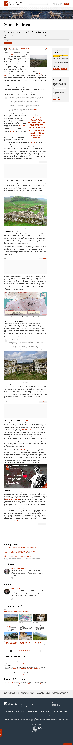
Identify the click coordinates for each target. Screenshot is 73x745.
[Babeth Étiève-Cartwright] (12, 578)
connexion (65, 8)
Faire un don (57, 68)
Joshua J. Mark (12, 48)
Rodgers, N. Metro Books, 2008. (12, 555)
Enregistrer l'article (8, 52)
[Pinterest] (60, 705)
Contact (17, 711)
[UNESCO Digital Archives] (36, 728)
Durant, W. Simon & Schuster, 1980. (14, 550)
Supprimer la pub (43, 258)
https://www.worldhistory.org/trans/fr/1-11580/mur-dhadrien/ (24, 663)
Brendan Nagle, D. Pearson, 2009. (13, 548)
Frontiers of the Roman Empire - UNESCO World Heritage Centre (15, 552)
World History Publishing (23, 716)
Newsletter (23, 711)
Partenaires (52, 711)
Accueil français (8, 8)
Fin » (39, 650)
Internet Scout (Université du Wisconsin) (24, 693)
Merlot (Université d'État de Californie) (42, 693)
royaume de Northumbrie (12, 499)
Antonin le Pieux (26, 429)
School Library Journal (64, 693)
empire (35, 109)
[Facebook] (53, 705)
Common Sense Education (9, 693)
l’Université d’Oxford (39, 692)
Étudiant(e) (56, 94)
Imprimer (23, 52)
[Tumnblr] (57, 705)
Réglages (65, 711)
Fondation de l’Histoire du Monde (24, 718)
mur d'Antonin (26, 420)
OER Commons (54, 693)
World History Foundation (22, 715)
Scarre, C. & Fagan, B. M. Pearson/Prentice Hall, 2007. (17, 556)
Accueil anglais (22, 8)
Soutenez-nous (52, 8)
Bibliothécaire (57, 96)
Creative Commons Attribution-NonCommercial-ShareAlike (32, 683)
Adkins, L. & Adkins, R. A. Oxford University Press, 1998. (20, 547)
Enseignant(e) (57, 93)
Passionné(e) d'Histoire (59, 92)
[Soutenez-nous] (1, 733)
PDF (28, 52)
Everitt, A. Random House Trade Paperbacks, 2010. (19, 551)
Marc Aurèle (23, 449)
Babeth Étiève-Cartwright (24, 48)
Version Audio (17, 52)
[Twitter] (55, 705)
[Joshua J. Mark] (12, 599)
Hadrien (11, 55)
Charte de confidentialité (32, 711)
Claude (12, 131)
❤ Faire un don (8, 42)
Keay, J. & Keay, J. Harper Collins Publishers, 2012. (19, 553)
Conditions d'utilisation (44, 711)
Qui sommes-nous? (37, 8)
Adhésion (64, 68)
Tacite (33, 142)
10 (29, 650)
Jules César (22, 125)
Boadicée (13, 136)
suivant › (34, 650)
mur (7, 55)
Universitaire (56, 97)
